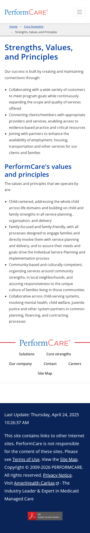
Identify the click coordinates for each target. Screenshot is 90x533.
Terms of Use (26, 459)
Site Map (69, 459)
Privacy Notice (57, 475)
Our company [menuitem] (20, 363)
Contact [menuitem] (50, 363)
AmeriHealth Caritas (34, 483)
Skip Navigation (13, 0)
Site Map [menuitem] (45, 373)
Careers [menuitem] (74, 363)
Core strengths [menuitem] (58, 354)
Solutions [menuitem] (27, 354)
